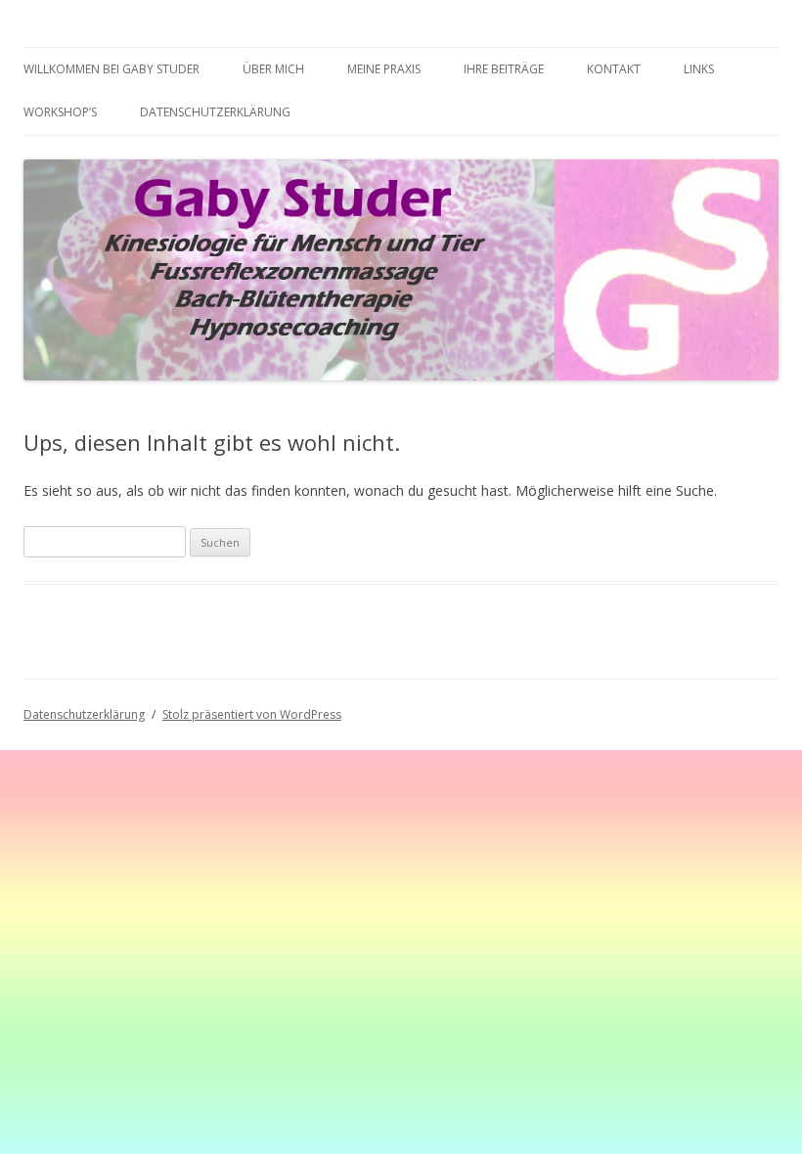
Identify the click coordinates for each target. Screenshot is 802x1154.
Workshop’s (60, 112)
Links (699, 69)
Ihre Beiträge (504, 69)
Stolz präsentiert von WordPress (251, 714)
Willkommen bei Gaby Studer (111, 69)
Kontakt (614, 69)
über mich (273, 69)
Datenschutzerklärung (215, 112)
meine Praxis (384, 69)
